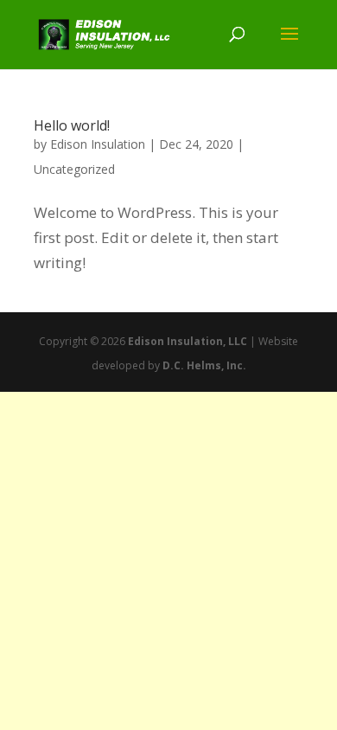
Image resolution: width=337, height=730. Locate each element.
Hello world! (72, 125)
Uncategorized (74, 169)
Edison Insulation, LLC (187, 341)
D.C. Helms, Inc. (204, 365)
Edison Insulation (97, 144)
